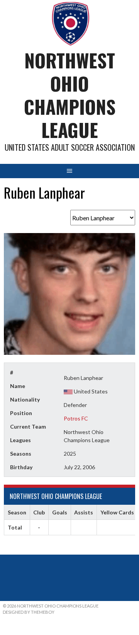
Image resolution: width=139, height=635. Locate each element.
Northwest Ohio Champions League (69, 94)
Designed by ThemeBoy (28, 612)
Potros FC (76, 418)
